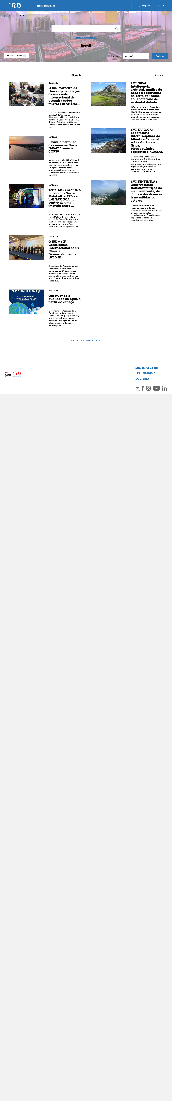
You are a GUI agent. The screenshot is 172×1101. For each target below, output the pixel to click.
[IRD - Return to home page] (15, 5)
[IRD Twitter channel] (137, 388)
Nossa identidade (46, 6)
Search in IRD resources (86, 38)
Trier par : (116, 56)
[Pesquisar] (117, 28)
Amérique (12, 16)
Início (4, 16)
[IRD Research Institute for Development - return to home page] (13, 375)
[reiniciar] (111, 28)
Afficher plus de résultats (84, 340)
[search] (149, 6)
